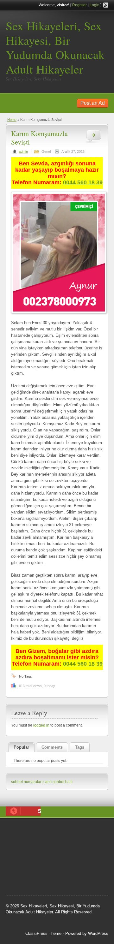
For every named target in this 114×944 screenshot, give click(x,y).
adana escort (48, 830)
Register (79, 5)
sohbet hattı (36, 846)
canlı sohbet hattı (58, 782)
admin (23, 151)
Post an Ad (92, 103)
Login (94, 5)
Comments (52, 747)
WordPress (98, 933)
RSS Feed (105, 5)
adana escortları (79, 830)
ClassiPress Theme (43, 933)
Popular (21, 747)
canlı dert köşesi (51, 862)
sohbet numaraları (26, 782)
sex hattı (77, 862)
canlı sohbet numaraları (72, 854)
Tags (79, 747)
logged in (41, 725)
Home (11, 120)
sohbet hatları (44, 878)
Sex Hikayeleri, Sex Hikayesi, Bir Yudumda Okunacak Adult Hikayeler (55, 47)
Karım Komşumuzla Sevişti (39, 137)
